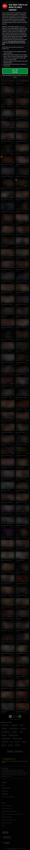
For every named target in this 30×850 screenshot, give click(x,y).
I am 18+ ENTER (15, 71)
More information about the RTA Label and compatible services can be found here (14, 42)
